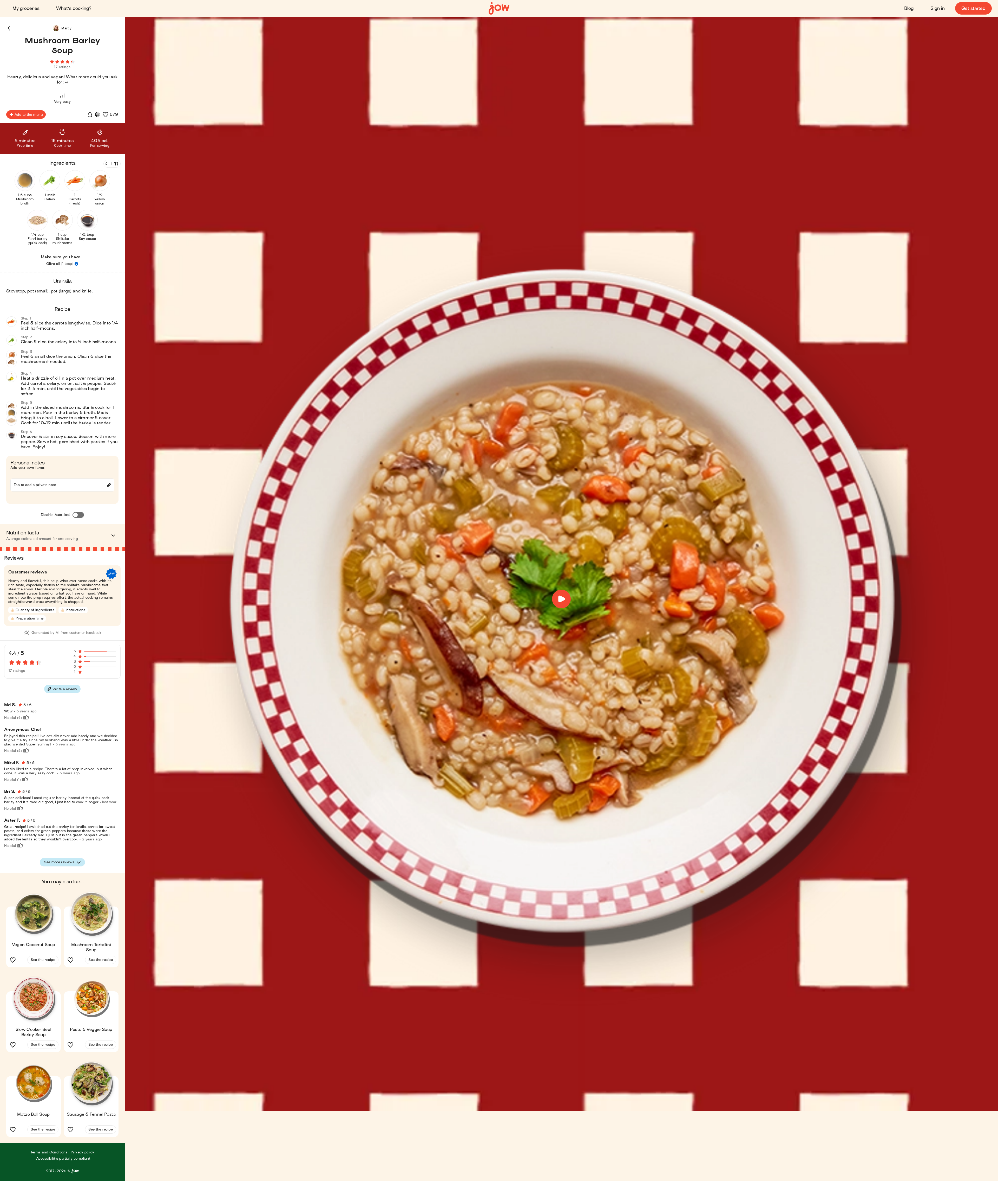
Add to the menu (29, 115)
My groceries (26, 8)
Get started (973, 8)
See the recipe (43, 960)
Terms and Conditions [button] (49, 1152)
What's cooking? (73, 8)
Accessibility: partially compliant (63, 1158)
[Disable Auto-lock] (78, 515)
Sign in (937, 8)
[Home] (499, 8)
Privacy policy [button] (82, 1152)
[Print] (97, 114)
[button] (10, 28)
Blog (909, 8)
